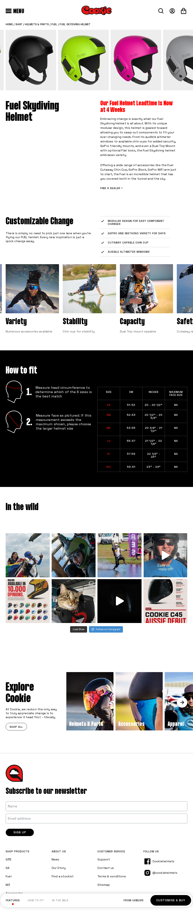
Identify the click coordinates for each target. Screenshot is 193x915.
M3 (8, 885)
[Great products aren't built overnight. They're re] (119, 601)
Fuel (54, 24)
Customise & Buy (170, 900)
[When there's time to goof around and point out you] (119, 555)
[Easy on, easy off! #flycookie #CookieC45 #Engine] (165, 555)
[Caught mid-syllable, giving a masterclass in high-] (74, 555)
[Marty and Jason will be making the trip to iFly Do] (165, 601)
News (55, 859)
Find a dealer (110, 188)
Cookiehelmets (163, 861)
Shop (18, 24)
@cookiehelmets (164, 873)
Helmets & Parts (37, 24)
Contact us (105, 868)
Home (9, 24)
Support (103, 859)
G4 (7, 868)
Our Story (59, 868)
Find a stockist (63, 876)
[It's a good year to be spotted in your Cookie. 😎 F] (28, 555)
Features (13, 900)
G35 (8, 859)
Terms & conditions (111, 876)
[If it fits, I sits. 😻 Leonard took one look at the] (74, 601)
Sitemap (103, 885)
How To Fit (36, 900)
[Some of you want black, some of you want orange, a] (28, 601)
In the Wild (60, 900)
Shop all (16, 727)
